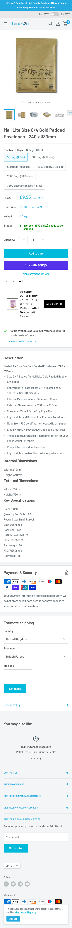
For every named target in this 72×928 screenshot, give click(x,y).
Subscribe (16, 848)
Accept (13, 918)
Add (54, 303)
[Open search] (51, 24)
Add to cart (36, 253)
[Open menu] (5, 23)
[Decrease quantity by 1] (24, 240)
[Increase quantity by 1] (43, 240)
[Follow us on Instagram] (20, 884)
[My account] (58, 24)
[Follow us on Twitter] (13, 884)
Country (8, 631)
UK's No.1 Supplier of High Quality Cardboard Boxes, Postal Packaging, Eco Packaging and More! (36, 5)
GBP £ (9, 865)
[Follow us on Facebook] (6, 884)
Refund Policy (12, 705)
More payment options (36, 273)
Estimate (15, 688)
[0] (65, 23)
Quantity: (9, 239)
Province (9, 648)
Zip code (9, 665)
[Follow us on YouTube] (27, 884)
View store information (23, 341)
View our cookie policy (25, 912)
